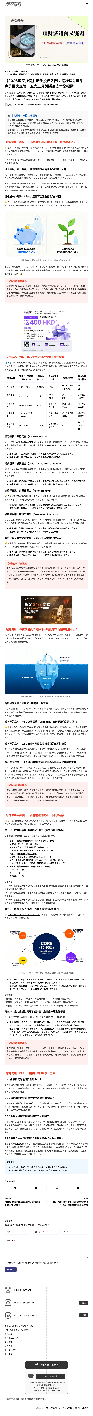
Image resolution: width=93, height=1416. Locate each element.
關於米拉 (84, 1407)
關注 (84, 1302)
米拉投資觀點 (10, 1350)
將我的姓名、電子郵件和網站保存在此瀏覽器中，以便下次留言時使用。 (33, 1263)
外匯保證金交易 (14, 496)
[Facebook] (15, 1188)
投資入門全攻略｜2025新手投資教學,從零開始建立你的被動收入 (39, 1167)
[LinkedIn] (77, 1188)
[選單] (87, 4)
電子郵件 (39, 1232)
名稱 (8, 1232)
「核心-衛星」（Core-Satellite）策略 (24, 914)
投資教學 (8, 1334)
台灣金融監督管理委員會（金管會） (29, 442)
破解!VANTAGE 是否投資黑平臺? (19, 1326)
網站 (66, 1232)
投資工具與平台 (11, 1338)
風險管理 (38, 105)
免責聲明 (77, 1407)
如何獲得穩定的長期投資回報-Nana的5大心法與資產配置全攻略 (39, 1170)
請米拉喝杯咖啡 (50, 1376)
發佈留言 (10, 1269)
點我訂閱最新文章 (49, 1365)
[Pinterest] (57, 1188)
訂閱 (84, 1315)
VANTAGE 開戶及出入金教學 (17, 1330)
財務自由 (8, 1346)
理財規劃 (31, 105)
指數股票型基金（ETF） (48, 472)
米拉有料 (8, 1354)
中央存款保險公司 (53, 445)
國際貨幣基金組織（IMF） (19, 1143)
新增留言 (10, 1240)
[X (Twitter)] (36, 1188)
